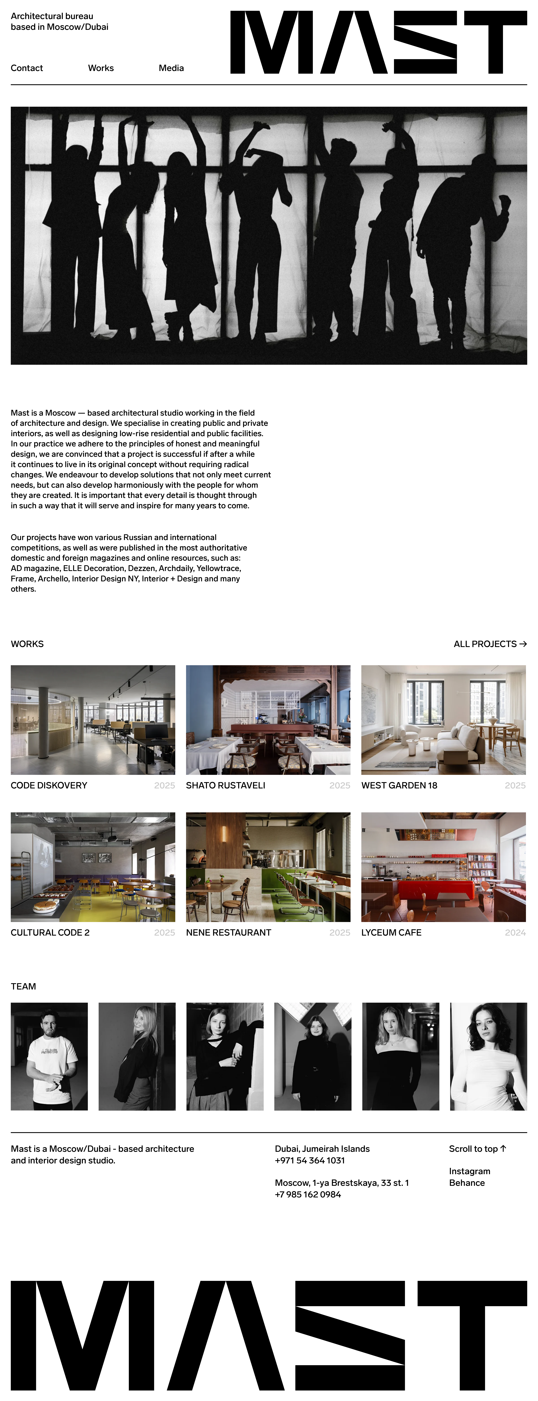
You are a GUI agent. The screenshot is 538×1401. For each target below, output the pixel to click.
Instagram (470, 1171)
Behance (467, 1182)
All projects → (490, 644)
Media (171, 68)
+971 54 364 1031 (310, 1160)
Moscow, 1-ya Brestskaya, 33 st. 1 (342, 1182)
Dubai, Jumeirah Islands (322, 1148)
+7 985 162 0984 (308, 1194)
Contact (27, 68)
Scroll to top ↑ (477, 1148)
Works (101, 68)
